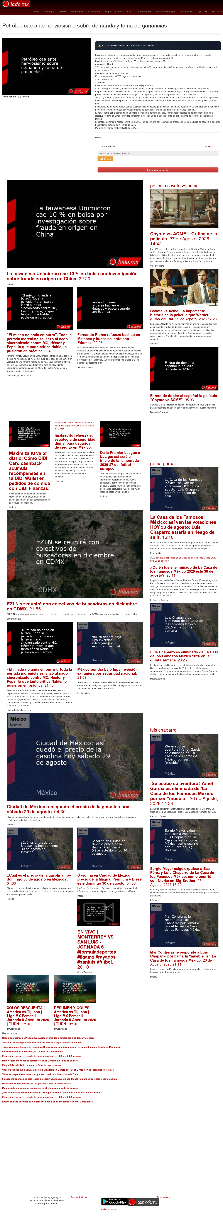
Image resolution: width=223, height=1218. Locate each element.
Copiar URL (105, 158)
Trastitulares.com (107, 1208)
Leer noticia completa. (158, 169)
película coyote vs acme (174, 185)
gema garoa (162, 463)
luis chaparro (163, 729)
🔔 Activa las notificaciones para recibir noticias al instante (126, 45)
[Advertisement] (75, 399)
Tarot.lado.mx (163, 1197)
